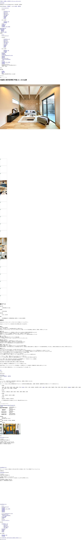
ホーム (3, 34)
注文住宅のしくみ (7, 11)
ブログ (3, 23)
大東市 (5, 17)
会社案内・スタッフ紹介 (6, 26)
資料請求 (8, 6)
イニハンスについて (5, 35)
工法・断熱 (6, 15)
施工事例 (3, 25)
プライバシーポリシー (5, 64)
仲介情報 (5, 22)
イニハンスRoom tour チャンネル (7, 55)
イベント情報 (4, 52)
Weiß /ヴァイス (6, 14)
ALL (1, 370)
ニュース (3, 61)
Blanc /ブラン (6, 13)
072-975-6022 (2, 2)
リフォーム (6, 44)
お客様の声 (4, 24)
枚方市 (5, 18)
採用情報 (3, 63)
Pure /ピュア (6, 12)
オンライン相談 (14, 6)
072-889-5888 (2, 472)
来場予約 (19, 6)
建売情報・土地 (6, 21)
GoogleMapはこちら (3, 467)
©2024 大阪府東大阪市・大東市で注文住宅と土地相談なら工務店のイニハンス (10, 537)
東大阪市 (5, 16)
